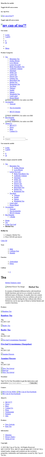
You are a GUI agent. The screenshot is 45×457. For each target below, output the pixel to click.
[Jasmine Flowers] (7, 354)
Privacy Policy (10, 437)
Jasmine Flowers (8, 358)
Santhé (12, 90)
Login (7, 35)
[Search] (27, 139)
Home (7, 220)
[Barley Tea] (5, 326)
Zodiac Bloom (15, 61)
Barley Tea (5, 330)
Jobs (6, 416)
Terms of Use (10, 439)
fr (5, 41)
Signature (13, 71)
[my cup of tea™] (7, 16)
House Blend (14, 98)
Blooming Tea (14, 59)
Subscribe (33, 383)
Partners (8, 414)
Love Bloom (14, 63)
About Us (8, 123)
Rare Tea (8, 426)
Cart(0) (7, 37)
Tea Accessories (15, 108)
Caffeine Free (14, 251)
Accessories (9, 102)
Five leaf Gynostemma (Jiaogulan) (16, 344)
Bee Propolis (9, 117)
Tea (6, 57)
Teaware (13, 104)
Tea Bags (13, 86)
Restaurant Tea (15, 84)
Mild (11, 249)
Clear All (4, 241)
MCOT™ (13, 125)
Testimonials (9, 412)
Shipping (8, 435)
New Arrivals (10, 424)
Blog (11, 129)
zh (6, 43)
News (12, 127)
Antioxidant (14, 262)
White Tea (13, 72)
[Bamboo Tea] (6, 311)
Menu (7, 48)
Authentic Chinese (16, 69)
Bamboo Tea (6, 315)
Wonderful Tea (15, 94)
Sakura (12, 92)
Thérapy (12, 88)
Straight (12, 253)
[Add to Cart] (2, 324)
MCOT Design (15, 112)
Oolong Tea (14, 78)
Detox (12, 263)
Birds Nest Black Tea (17, 67)
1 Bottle (12, 119)
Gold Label (13, 96)
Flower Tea (13, 76)
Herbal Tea (13, 82)
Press (7, 410)
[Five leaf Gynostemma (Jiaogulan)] (13, 340)
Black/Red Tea (15, 80)
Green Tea (13, 74)
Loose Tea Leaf (15, 65)
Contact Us (13, 131)
